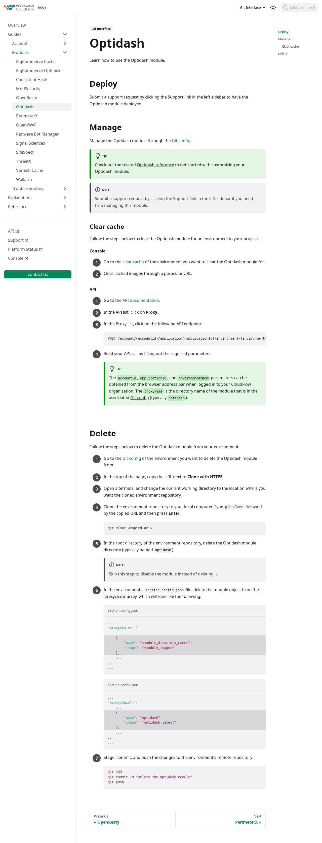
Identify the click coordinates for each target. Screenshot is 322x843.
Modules (20, 52)
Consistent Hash (31, 79)
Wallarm (24, 179)
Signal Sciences (30, 143)
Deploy (283, 31)
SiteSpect (25, 152)
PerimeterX (26, 116)
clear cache (133, 262)
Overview (17, 25)
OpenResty (26, 98)
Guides (14, 34)
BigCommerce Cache (36, 61)
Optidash (25, 107)
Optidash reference (155, 165)
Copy (258, 338)
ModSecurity (28, 88)
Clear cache (290, 46)
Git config (181, 140)
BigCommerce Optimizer (39, 70)
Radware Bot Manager (37, 134)
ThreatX (23, 161)
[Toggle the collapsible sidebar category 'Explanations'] (64, 197)
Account (20, 43)
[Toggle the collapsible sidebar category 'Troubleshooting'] (64, 188)
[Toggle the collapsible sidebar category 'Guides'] (64, 34)
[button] (273, 8)
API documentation (141, 300)
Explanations (20, 197)
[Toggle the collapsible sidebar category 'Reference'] (64, 207)
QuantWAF (26, 125)
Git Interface (250, 7)
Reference (17, 206)
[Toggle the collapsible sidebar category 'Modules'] (64, 52)
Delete (283, 53)
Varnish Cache (29, 170)
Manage (284, 39)
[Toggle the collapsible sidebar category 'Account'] (64, 43)
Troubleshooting (28, 188)
